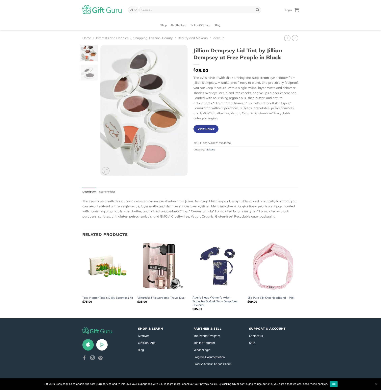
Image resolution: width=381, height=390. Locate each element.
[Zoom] (106, 171)
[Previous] (107, 110)
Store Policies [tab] (107, 191)
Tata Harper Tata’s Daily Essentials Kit (107, 297)
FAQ (252, 343)
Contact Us (256, 336)
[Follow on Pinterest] (100, 358)
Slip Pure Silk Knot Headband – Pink (270, 297)
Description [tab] (89, 191)
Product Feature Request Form (212, 364)
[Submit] (257, 10)
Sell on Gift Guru (200, 25)
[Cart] (297, 10)
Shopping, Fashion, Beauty (153, 38)
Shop (163, 25)
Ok (334, 383)
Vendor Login (201, 350)
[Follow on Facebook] (84, 358)
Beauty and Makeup (193, 38)
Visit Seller (206, 129)
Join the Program (204, 343)
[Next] (180, 110)
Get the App (178, 25)
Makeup (218, 38)
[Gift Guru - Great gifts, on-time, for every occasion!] (102, 9)
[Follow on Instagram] (92, 358)
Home (86, 38)
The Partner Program (206, 336)
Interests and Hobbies (112, 38)
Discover (143, 336)
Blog (218, 25)
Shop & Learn (150, 328)
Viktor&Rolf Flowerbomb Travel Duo (161, 297)
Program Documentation (209, 357)
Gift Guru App (146, 343)
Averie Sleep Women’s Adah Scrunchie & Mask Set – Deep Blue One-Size (214, 301)
